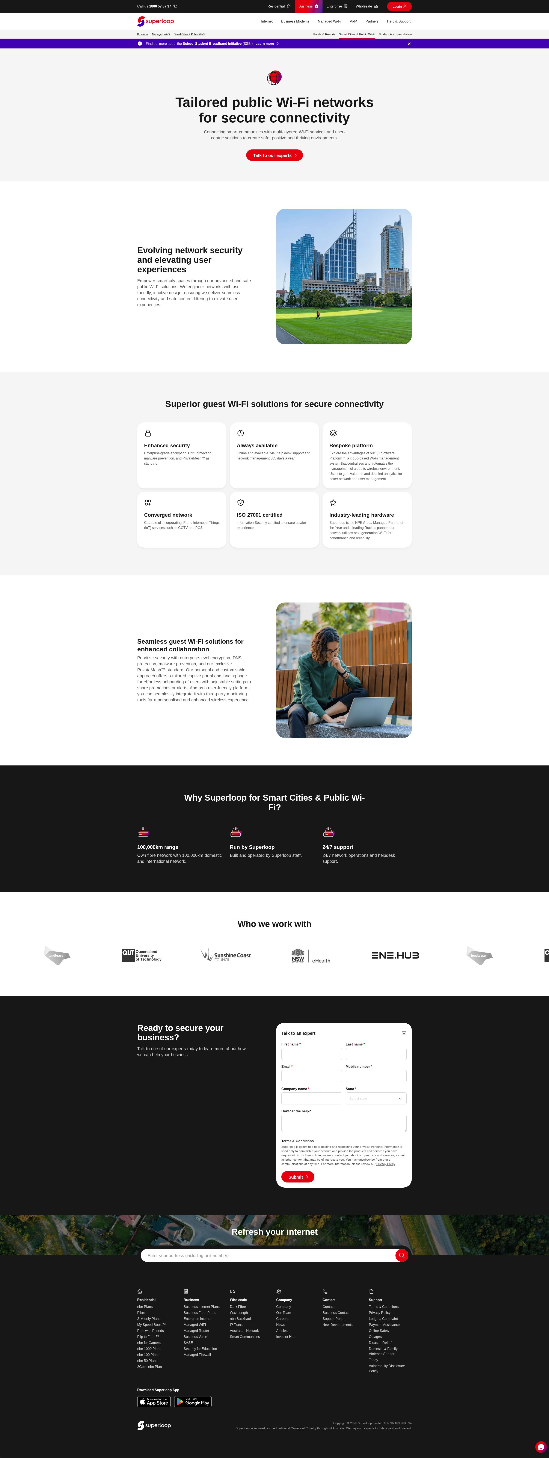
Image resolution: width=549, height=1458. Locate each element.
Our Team (283, 1313)
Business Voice (195, 1337)
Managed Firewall (197, 1355)
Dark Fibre (238, 1307)
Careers (282, 1319)
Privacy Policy (385, 1164)
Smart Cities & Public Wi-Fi (189, 34)
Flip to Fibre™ (148, 1337)
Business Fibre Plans (200, 1313)
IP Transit (237, 1325)
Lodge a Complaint (383, 1319)
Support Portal (333, 1319)
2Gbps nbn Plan (149, 1367)
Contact (328, 1307)
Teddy (373, 1360)
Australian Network (244, 1331)
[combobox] (274, 1255)
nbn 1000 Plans (149, 1349)
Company (283, 1307)
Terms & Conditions (384, 1307)
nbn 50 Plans (147, 1361)
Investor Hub (286, 1337)
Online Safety (379, 1331)
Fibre (141, 1313)
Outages (375, 1337)
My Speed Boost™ (151, 1325)
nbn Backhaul (240, 1319)
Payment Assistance (384, 1325)
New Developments (338, 1325)
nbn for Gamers (149, 1343)
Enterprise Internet (197, 1319)
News (280, 1325)
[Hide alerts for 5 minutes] (409, 43)
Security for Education (200, 1349)
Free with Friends (150, 1331)
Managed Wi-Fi (161, 34)
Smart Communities (245, 1337)
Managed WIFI (195, 1325)
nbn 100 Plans (148, 1355)
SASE (188, 1343)
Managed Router (196, 1331)
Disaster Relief (380, 1343)
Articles (282, 1331)
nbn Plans (145, 1307)
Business (142, 34)
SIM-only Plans (148, 1319)
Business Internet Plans (202, 1307)
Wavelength (239, 1313)
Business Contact (336, 1313)
